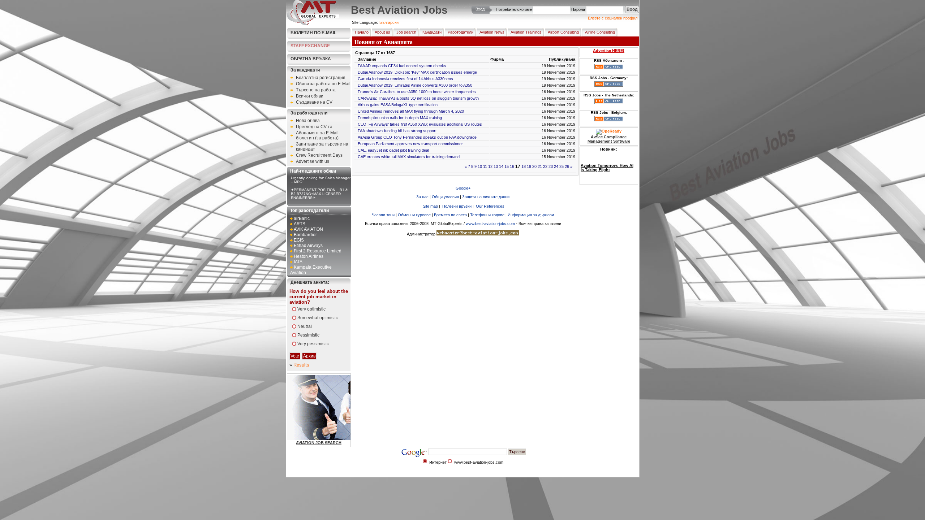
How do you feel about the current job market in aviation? (318, 297)
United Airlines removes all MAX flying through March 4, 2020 (411, 111)
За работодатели (309, 113)
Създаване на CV (314, 102)
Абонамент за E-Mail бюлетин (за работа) (317, 135)
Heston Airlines (308, 256)
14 (501, 166)
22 (545, 166)
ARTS (299, 223)
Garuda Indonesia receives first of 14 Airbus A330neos (405, 79)
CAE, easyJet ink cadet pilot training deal (393, 150)
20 (534, 166)
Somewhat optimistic (317, 317)
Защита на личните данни (485, 197)
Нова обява (308, 120)
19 (529, 166)
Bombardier (305, 234)
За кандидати (305, 70)
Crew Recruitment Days (319, 155)
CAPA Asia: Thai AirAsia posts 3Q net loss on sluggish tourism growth (418, 98)
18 (523, 166)
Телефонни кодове (487, 215)
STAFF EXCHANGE (310, 45)
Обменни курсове (414, 215)
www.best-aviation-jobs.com (490, 223)
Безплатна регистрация (320, 77)
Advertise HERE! (608, 50)
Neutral (304, 326)
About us (382, 32)
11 (485, 166)
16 (512, 166)
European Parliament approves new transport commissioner (410, 144)
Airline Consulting (600, 32)
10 (480, 166)
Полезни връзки (457, 206)
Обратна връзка (311, 58)
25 (561, 166)
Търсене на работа (316, 89)
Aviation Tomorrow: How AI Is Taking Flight (607, 164)
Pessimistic (308, 335)
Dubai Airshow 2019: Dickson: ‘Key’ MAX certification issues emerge (417, 72)
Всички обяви (309, 96)
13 (496, 166)
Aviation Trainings (526, 32)
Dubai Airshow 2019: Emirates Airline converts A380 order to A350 (415, 85)
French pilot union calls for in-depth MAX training (400, 118)
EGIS (299, 240)
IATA (298, 261)
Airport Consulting (563, 32)
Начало (362, 32)
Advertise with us (312, 161)
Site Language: (365, 22)
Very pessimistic (313, 343)
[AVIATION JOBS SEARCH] (337, 438)
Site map (430, 206)
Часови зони (383, 215)
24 (556, 166)
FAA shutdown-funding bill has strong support (397, 131)
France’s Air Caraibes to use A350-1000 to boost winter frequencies (417, 92)
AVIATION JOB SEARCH (318, 443)
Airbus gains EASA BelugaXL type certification (398, 105)
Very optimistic (311, 309)
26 (567, 166)
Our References (490, 206)
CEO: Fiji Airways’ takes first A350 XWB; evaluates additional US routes (420, 124)
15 (506, 166)
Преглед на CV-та (314, 126)
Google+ (463, 188)
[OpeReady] (608, 131)
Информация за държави (531, 215)
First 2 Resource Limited (317, 251)
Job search (406, 32)
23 (550, 166)
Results (301, 365)
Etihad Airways (308, 245)
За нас (422, 197)
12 (490, 166)
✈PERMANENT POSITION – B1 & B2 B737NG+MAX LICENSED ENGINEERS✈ (319, 194)
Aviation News (491, 32)
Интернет (438, 462)
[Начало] (313, 24)
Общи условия (445, 197)
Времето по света (450, 215)
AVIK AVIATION (308, 229)
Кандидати (432, 32)
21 (540, 166)
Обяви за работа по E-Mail (323, 83)
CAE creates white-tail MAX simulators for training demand (409, 157)
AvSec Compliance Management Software (609, 139)
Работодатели (460, 32)
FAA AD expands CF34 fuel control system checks (402, 66)
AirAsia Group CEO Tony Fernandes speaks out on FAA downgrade (417, 137)
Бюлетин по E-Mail (313, 32)
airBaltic (302, 218)
